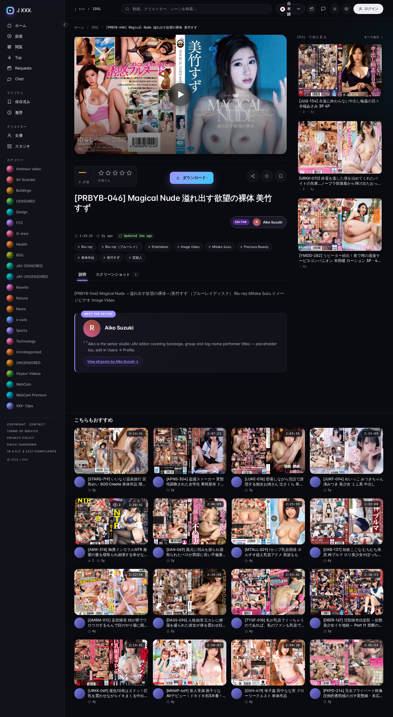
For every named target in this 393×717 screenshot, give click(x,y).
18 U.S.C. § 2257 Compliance (32, 451)
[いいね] (267, 176)
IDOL (95, 27)
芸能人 (137, 258)
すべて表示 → (373, 37)
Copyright (16, 424)
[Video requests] (311, 9)
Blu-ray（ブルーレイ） (122, 247)
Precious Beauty (256, 247)
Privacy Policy (20, 438)
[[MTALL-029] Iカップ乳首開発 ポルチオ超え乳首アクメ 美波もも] (268, 530)
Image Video (190, 247)
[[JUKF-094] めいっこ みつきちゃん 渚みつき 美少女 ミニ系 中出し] (347, 460)
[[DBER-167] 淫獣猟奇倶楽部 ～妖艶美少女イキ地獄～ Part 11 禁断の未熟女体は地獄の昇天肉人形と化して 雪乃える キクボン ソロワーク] (347, 601)
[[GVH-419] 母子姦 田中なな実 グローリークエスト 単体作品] (268, 671)
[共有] (253, 176)
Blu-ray (87, 247)
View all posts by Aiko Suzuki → (113, 361)
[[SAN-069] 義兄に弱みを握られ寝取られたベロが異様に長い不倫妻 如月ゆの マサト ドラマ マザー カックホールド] (190, 530)
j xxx (79, 9)
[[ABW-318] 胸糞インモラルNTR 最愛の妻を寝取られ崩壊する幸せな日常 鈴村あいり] (111, 530)
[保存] (281, 176)
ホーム (79, 27)
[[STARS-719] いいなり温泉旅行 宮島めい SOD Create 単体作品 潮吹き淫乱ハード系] (111, 460)
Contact (37, 424)
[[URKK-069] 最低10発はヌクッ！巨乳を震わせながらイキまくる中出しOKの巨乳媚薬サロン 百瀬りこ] (111, 671)
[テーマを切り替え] (334, 9)
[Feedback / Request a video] (323, 9)
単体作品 (87, 258)
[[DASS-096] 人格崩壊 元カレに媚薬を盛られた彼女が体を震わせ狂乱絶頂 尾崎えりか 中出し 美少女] (190, 601)
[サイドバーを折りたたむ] (64, 24)
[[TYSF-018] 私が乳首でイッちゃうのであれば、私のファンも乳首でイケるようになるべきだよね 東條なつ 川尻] (268, 601)
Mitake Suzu (221, 247)
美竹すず (113, 258)
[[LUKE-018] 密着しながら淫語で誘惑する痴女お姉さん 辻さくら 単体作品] (268, 460)
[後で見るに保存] (141, 433)
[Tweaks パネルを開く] (346, 9)
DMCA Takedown (22, 444)
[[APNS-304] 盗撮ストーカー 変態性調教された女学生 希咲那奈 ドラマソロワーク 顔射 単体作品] (190, 460)
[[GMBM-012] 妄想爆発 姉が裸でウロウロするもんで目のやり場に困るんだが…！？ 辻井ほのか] (111, 601)
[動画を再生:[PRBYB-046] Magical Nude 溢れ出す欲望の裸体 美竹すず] (180, 94)
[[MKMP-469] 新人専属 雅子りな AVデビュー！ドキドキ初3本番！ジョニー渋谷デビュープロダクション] (190, 671)
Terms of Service (22, 431)
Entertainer (160, 247)
